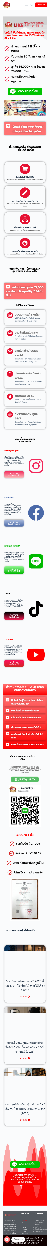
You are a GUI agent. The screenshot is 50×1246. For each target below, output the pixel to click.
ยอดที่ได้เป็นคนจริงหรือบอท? (25, 710)
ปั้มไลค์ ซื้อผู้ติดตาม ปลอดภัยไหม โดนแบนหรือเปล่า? (27, 702)
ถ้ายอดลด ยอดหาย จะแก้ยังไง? (26, 727)
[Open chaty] (7, 1239)
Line (25, 1231)
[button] (25, 128)
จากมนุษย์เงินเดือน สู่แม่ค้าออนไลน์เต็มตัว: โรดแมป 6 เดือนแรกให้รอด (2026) (25, 1109)
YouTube (24, 1229)
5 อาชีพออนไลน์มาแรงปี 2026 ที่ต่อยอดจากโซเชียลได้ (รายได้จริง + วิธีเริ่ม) (25, 986)
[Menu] (26, 5)
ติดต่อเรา (41, 4)
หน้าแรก (25, 1220)
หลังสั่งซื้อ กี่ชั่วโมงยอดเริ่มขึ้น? (26, 717)
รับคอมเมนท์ (25, 1234)
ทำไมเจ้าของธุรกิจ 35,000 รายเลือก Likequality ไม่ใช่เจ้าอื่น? (25, 291)
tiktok (24, 1227)
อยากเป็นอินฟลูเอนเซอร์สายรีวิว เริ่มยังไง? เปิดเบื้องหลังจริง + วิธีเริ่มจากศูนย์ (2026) (25, 1047)
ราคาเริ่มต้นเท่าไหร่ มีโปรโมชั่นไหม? (27, 744)
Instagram (25, 1225)
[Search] (32, 5)
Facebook (24, 1223)
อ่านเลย (23, 996)
